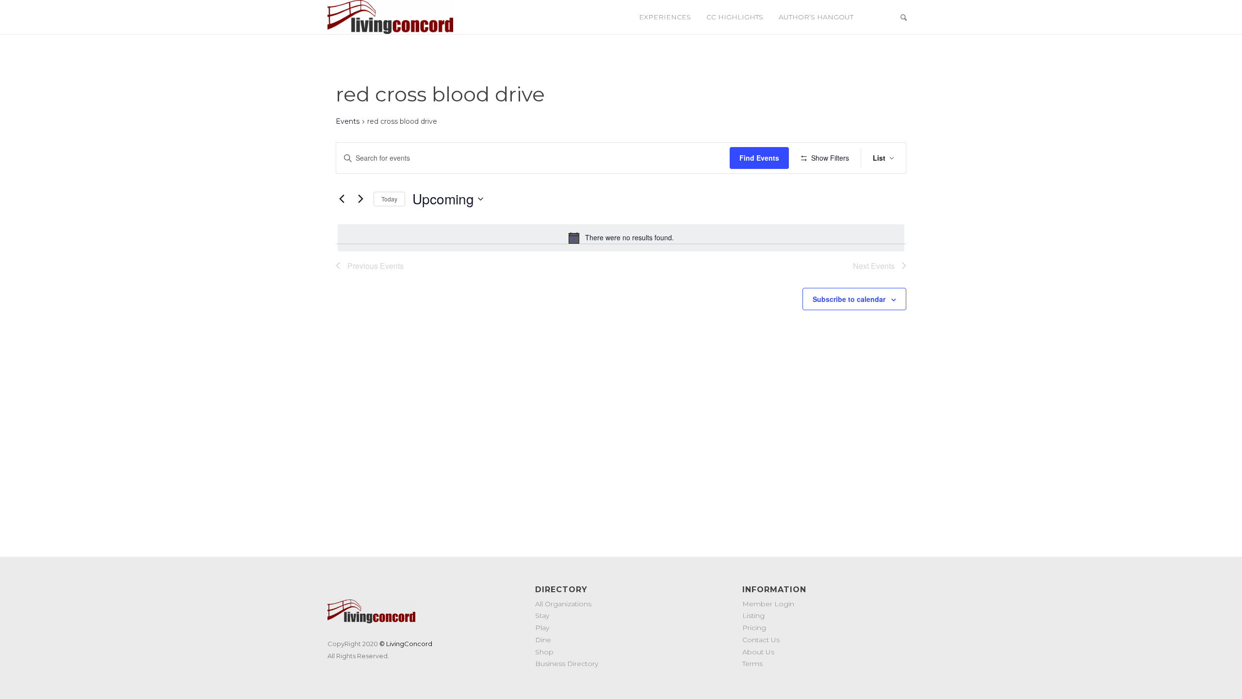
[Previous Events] (341, 199)
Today (389, 199)
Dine (543, 639)
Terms (752, 663)
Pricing (754, 627)
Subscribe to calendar (849, 299)
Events (348, 121)
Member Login (768, 603)
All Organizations (563, 603)
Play (542, 627)
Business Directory (566, 663)
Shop (544, 652)
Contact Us (761, 639)
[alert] (621, 237)
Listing (753, 615)
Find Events (759, 158)
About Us (758, 652)
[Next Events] (360, 199)
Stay (542, 615)
